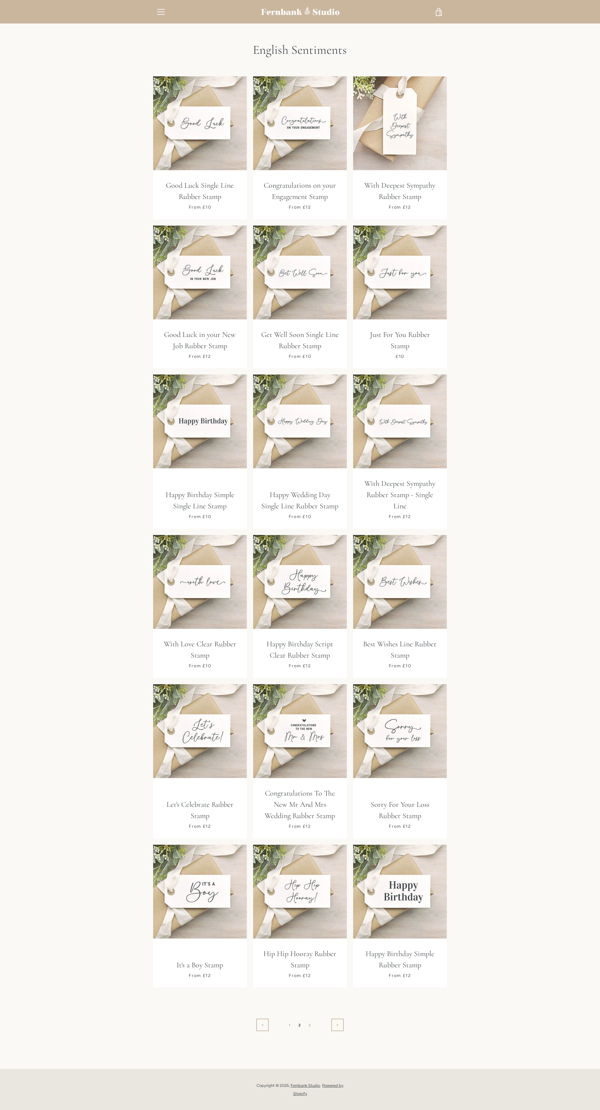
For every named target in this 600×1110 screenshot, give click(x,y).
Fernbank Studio (305, 1085)
